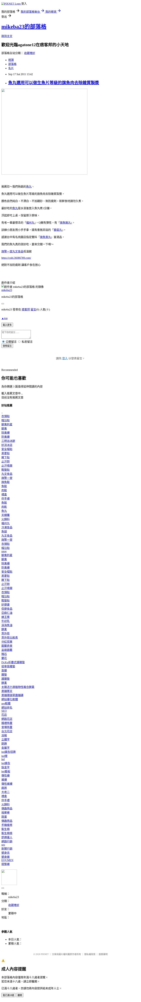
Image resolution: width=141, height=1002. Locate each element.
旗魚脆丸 (65, 222)
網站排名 (6, 707)
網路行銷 (6, 841)
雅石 (4, 654)
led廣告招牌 (8, 751)
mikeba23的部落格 (23, 27)
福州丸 (30, 222)
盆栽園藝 (6, 649)
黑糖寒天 (6, 691)
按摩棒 (5, 812)
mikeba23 (6, 290)
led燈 (4, 756)
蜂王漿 (5, 617)
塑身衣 (5, 852)
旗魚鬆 (5, 482)
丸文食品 (6, 473)
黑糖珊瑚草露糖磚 (12, 695)
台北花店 (6, 731)
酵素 (4, 629)
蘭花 (4, 658)
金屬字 (5, 747)
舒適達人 (6, 837)
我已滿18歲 (8, 995)
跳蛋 (4, 816)
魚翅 (4, 531)
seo (3, 844)
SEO (4, 710)
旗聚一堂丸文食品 (12, 251)
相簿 (11, 60)
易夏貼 (5, 453)
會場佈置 (6, 727)
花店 (4, 714)
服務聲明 (103, 954)
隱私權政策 (89, 954)
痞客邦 (26, 309)
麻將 (4, 787)
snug (4, 551)
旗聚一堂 (6, 478)
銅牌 (4, 743)
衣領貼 (5, 416)
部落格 (12, 64)
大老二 (5, 792)
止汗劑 (5, 461)
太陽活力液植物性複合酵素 (17, 687)
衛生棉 (5, 829)
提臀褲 (5, 864)
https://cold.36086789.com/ (16, 257)
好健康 (5, 604)
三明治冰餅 (8, 440)
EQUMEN (7, 860)
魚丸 (29, 186)
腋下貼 (5, 457)
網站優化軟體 (9, 699)
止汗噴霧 (6, 465)
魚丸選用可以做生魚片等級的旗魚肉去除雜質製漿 (53, 82)
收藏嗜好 (29, 53)
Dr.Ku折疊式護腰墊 (13, 662)
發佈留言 (7, 346)
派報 (4, 735)
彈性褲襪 (6, 783)
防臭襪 (5, 436)
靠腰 (4, 670)
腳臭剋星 (6, 424)
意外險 (5, 633)
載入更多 (7, 325)
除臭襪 (5, 432)
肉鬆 (4, 490)
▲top (4, 318)
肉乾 (4, 506)
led (3, 759)
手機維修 (6, 825)
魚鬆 (4, 486)
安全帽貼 (6, 449)
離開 (20, 995)
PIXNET (45, 954)
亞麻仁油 (6, 612)
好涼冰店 (6, 445)
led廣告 (5, 763)
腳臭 (4, 428)
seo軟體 (5, 703)
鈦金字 (5, 767)
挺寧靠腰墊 (8, 666)
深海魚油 (6, 625)
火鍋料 (5, 519)
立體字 (5, 739)
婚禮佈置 (6, 723)
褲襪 (4, 779)
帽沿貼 (5, 420)
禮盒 (4, 494)
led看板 (5, 771)
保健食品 (6, 608)
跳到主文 (6, 36)
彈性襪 (5, 775)
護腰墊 (5, 678)
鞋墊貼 (5, 469)
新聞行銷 (6, 848)
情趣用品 (6, 808)
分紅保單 (6, 641)
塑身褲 (5, 856)
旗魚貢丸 (45, 237)
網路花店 (6, 718)
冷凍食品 (6, 527)
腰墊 (4, 674)
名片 (11, 68)
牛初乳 (5, 621)
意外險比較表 (9, 637)
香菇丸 (58, 229)
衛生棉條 (6, 833)
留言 (33, 309)
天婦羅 (5, 515)
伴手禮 (5, 498)
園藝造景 (6, 645)
